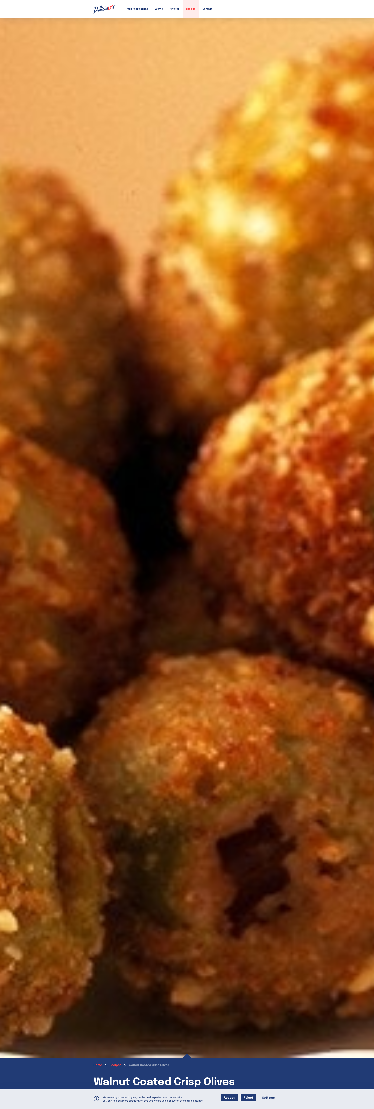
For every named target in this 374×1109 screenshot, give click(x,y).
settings (198, 1101)
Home (98, 1065)
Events (159, 9)
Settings (268, 1097)
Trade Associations (136, 9)
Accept (229, 1097)
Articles (174, 9)
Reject (248, 1097)
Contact (207, 9)
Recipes (190, 9)
